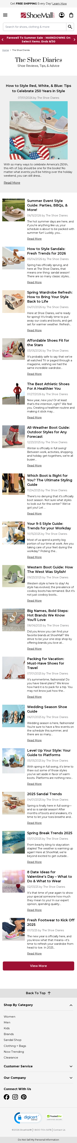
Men (7, 1022)
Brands (9, 1034)
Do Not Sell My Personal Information (38, 1139)
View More (38, 966)
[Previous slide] (3, 39)
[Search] (70, 27)
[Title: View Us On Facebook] (6, 1097)
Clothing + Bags (15, 1046)
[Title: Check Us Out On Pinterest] (24, 1097)
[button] (28, 1118)
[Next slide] (73, 39)
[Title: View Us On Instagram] (15, 1097)
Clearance (11, 1057)
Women (9, 1016)
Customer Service (18, 1066)
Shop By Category (18, 1005)
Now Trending (14, 1051)
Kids (7, 1028)
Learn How (59, 3)
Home (5, 50)
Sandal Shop (12, 1040)
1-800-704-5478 (42, 1129)
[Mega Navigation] (5, 15)
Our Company (15, 1078)
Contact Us (59, 1129)
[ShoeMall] (37, 15)
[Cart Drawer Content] (71, 15)
